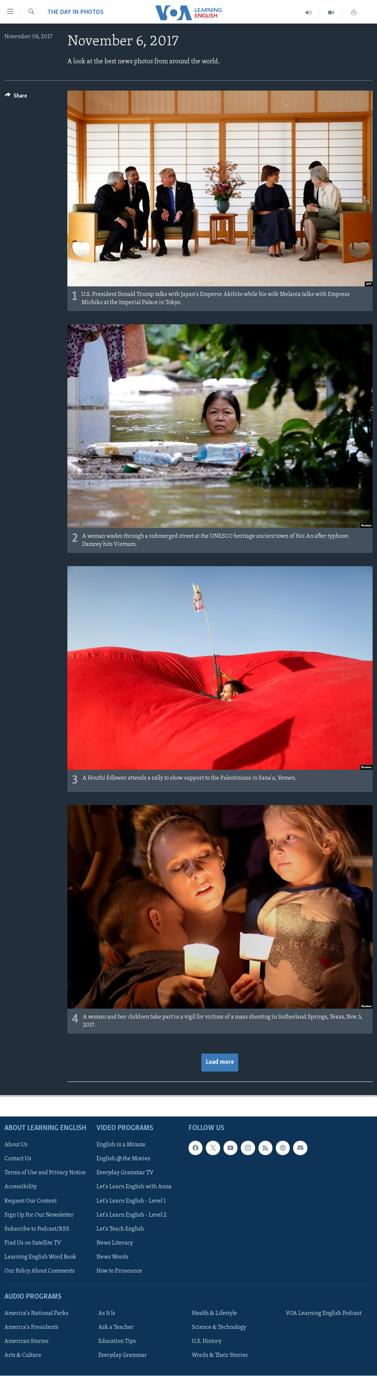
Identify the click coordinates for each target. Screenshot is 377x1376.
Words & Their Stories (220, 1356)
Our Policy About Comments (39, 1271)
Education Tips (117, 1342)
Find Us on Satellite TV (32, 1243)
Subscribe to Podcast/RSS (36, 1229)
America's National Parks (36, 1314)
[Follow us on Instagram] (248, 1148)
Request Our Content (30, 1201)
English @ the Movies (123, 1159)
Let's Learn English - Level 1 (131, 1201)
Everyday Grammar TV (125, 1173)
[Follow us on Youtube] (230, 1148)
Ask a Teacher (116, 1328)
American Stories (26, 1342)
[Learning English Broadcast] (308, 12)
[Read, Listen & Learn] (353, 12)
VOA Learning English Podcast (324, 1314)
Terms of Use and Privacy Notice (45, 1173)
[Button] (16, 98)
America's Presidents (31, 1328)
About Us (16, 1145)
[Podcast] (283, 1148)
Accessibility (20, 1187)
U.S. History (207, 1342)
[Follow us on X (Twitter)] (213, 1148)
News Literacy (114, 1243)
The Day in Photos (75, 12)
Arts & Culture (22, 1356)
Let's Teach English (120, 1229)
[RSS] (265, 1148)
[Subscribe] (300, 1148)
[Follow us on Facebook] (195, 1148)
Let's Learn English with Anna (134, 1187)
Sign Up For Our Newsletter (39, 1215)
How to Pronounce (119, 1271)
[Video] (331, 12)
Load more (220, 1062)
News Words (112, 1257)
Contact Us (17, 1159)
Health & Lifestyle (214, 1314)
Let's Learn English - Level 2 (131, 1215)
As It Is (106, 1314)
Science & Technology (219, 1328)
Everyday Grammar (122, 1356)
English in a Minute (120, 1145)
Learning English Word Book (40, 1257)
